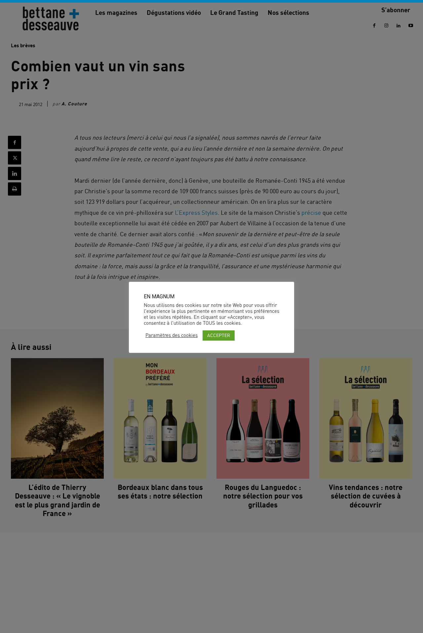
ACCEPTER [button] (218, 335)
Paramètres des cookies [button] (171, 335)
